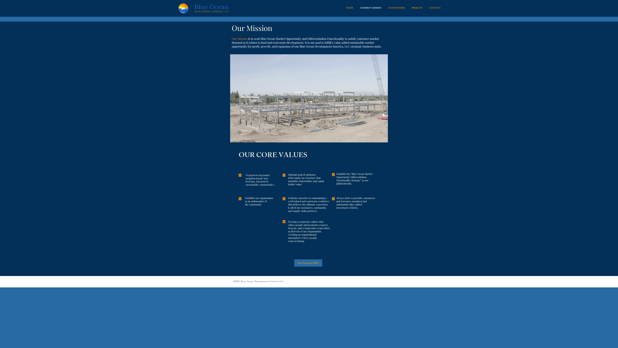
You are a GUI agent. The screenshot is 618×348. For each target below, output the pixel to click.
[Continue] (240, 175)
